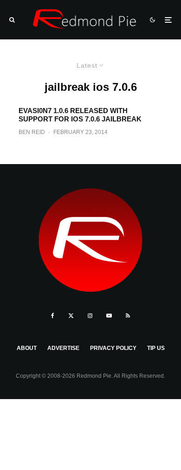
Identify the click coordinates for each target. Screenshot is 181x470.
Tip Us (156, 348)
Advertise (63, 348)
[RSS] (128, 315)
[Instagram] (90, 315)
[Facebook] (52, 315)
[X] (71, 315)
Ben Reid (32, 132)
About (27, 348)
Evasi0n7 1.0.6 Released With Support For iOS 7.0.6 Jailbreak (80, 115)
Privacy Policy (113, 348)
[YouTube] (109, 315)
